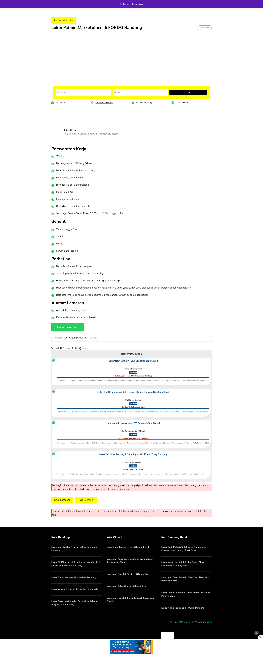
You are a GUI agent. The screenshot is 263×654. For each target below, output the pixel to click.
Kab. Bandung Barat (104, 102)
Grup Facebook (62, 500)
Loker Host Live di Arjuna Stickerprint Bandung (133, 361)
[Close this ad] (260, 637)
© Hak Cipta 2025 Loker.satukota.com (191, 622)
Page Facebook (86, 500)
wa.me (92, 337)
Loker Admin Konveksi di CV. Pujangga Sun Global (133, 423)
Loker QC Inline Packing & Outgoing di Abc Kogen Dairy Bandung (133, 454)
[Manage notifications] (256, 633)
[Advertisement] (131, 56)
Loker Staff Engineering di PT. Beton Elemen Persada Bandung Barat (133, 392)
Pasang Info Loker (64, 20)
